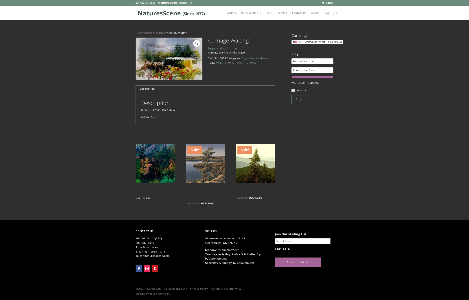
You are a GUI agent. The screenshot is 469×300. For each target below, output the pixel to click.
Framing (282, 13)
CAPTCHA (282, 249)
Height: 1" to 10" (225, 62)
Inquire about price (222, 48)
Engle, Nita (247, 58)
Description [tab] (147, 88)
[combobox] (317, 42)
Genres (148, 32)
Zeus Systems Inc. (160, 293)
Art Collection (249, 13)
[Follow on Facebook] (139, 268)
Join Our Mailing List (290, 234)
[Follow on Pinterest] (155, 268)
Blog (326, 13)
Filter (300, 99)
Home (139, 32)
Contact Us (299, 13)
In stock (301, 90)
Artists (231, 13)
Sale (269, 13)
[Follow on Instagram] (147, 268)
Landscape (160, 32)
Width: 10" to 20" (247, 62)
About (315, 13)
